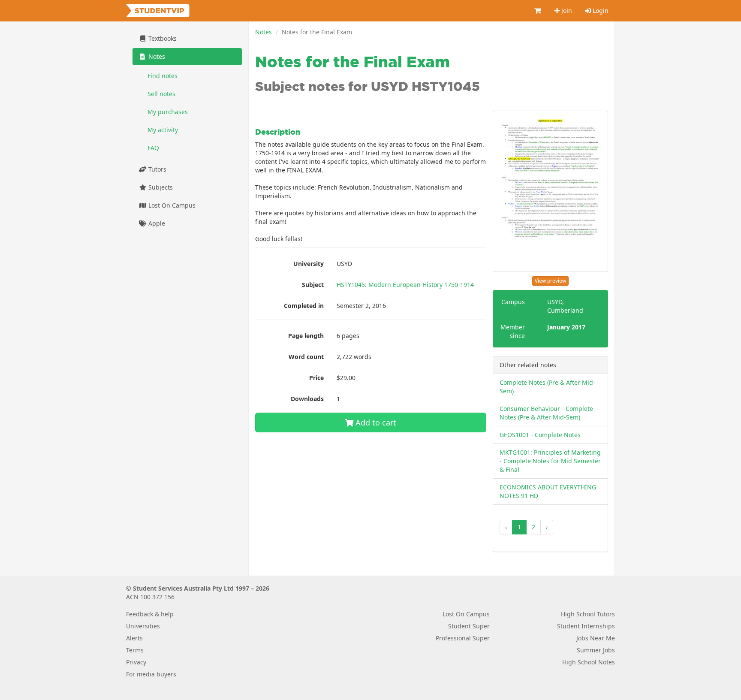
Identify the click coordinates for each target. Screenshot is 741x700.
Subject (313, 285)
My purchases (168, 112)
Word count (306, 357)
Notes (263, 32)
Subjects (160, 187)
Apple (156, 223)
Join (566, 10)
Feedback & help (150, 614)
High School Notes (588, 662)
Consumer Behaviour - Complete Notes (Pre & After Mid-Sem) (546, 412)
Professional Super (463, 638)
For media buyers (151, 674)
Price (316, 378)
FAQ (153, 148)
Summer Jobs (596, 650)
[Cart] (538, 10)
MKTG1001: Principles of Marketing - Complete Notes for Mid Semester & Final (550, 461)
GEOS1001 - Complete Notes (540, 435)
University (308, 263)
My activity (163, 130)
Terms (135, 650)
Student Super (469, 626)
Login (599, 10)
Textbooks (162, 38)
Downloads (307, 399)
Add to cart (374, 422)
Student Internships (586, 626)
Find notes (163, 76)
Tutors (156, 169)
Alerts (134, 638)
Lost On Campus (171, 205)
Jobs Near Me (595, 638)
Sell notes (161, 94)
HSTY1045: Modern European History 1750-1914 (405, 285)
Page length (306, 336)
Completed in (304, 306)
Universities (143, 626)
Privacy (136, 662)
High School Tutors (588, 614)
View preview (550, 280)
